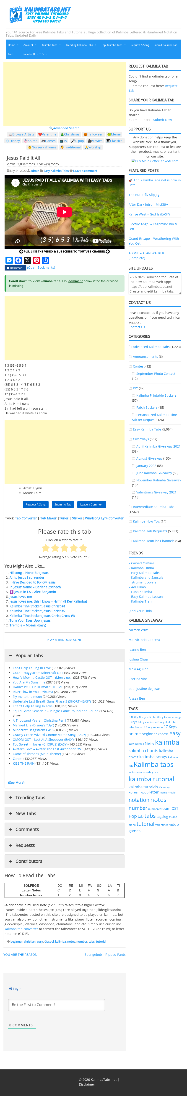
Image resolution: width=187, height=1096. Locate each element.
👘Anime (30, 141)
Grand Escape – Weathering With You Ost (154, 240)
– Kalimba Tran (140, 601)
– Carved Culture (141, 563)
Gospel (49, 941)
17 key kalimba (153, 727)
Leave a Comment (91, 504)
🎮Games (48, 141)
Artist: (27, 488)
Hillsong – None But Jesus (29, 573)
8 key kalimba (147, 717)
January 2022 (146, 465)
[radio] (46, 548)
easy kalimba (136, 743)
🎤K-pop (77, 141)
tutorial (101, 941)
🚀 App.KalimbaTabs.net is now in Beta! (155, 182)
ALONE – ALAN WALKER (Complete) (146, 255)
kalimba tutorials (143, 786)
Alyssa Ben (137, 698)
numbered (154, 809)
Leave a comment (85, 171)
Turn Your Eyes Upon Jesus (30, 620)
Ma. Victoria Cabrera (144, 640)
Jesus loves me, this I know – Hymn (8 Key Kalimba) (48, 601)
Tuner (63, 518)
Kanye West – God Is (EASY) (149, 214)
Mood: (28, 493)
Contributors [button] (29, 861)
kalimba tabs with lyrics (143, 772)
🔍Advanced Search (64, 128)
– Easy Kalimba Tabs (144, 573)
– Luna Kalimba (140, 592)
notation (139, 799)
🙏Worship (93, 147)
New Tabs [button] (26, 813)
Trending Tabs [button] (30, 797)
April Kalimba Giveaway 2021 (158, 446)
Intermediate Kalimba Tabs (153, 507)
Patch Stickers (147, 407)
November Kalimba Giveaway (158, 480)
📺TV (63, 141)
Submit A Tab (63, 504)
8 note (139, 727)
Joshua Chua (138, 659)
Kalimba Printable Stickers (156, 395)
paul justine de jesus (145, 688)
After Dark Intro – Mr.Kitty (148, 204)
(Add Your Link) (140, 611)
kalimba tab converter (21, 929)
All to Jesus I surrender (27, 577)
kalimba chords (143, 750)
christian (30, 941)
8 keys (133, 722)
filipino (149, 744)
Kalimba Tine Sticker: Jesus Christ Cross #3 (42, 615)
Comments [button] (27, 829)
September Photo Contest (155, 373)
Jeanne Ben (137, 649)
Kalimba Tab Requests (150, 531)
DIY (135, 388)
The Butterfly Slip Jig (144, 195)
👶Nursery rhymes (42, 147)
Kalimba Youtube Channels (153, 541)
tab (140, 816)
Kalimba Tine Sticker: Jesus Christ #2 (37, 611)
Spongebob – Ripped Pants (105, 954)
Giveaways (141, 439)
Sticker (77, 518)
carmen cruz (138, 630)
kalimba (60, 941)
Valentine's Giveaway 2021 (156, 492)
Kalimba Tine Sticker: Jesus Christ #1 (37, 606)
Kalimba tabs (154, 764)
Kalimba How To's (146, 521)
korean (134, 792)
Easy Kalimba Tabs (56, 171)
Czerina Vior (138, 679)
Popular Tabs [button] (29, 655)
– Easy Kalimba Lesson (146, 596)
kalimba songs (153, 756)
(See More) (16, 782)
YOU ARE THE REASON (20, 954)
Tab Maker (48, 518)
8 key (134, 717)
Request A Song (140, 45)
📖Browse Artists (21, 134)
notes (71, 941)
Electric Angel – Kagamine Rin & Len (153, 226)
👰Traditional (70, 147)
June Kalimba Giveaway (154, 473)
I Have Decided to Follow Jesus (33, 582)
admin (35, 171)
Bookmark (16, 268)
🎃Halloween (93, 134)
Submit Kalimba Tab (165, 45)
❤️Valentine (47, 134)
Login (16, 988)
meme (163, 792)
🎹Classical (114, 141)
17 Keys (170, 726)
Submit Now (162, 120)
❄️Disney (13, 141)
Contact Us (137, 327)
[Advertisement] (64, 94)
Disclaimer (87, 1084)
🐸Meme (114, 134)
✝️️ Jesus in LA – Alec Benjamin (33, 592)
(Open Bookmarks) (41, 267)
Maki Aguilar (138, 669)
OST (174, 808)
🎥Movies (95, 141)
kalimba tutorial (151, 779)
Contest (139, 366)
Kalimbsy (164, 787)
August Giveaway (149, 458)
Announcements (145, 356)
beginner (16, 941)
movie (172, 792)
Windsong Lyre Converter (104, 518)
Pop (133, 816)
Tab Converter (26, 518)
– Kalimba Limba (141, 568)
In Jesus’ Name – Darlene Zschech (35, 587)
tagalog (162, 816)
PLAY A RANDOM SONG (64, 640)
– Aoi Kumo (137, 587)
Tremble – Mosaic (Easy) (28, 625)
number (81, 941)
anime (135, 733)
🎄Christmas (70, 134)
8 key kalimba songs (169, 717)
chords (163, 734)
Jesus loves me (21, 596)
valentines (161, 825)
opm (166, 808)
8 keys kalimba (147, 722)
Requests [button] (25, 845)
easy (40, 941)
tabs (92, 941)
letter (154, 792)
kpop (144, 792)
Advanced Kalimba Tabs (151, 347)
